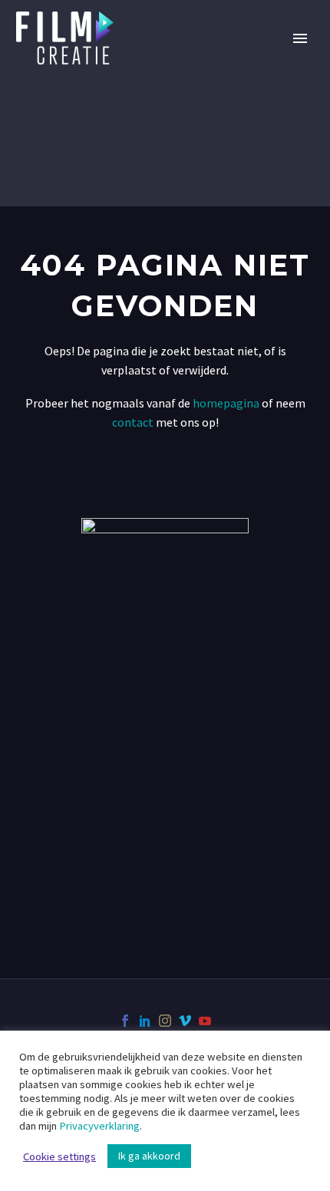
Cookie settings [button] (59, 1156)
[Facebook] (125, 1020)
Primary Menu (300, 38)
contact (132, 422)
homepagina (226, 403)
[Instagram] (165, 1020)
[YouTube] (205, 1020)
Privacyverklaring (99, 1126)
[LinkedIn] (145, 1020)
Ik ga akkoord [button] (149, 1156)
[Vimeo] (185, 1020)
